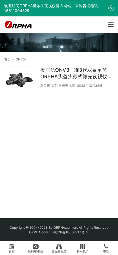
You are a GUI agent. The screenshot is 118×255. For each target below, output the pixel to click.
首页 (7, 59)
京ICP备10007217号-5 (71, 232)
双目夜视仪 (48, 85)
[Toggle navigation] (111, 25)
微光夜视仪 (66, 85)
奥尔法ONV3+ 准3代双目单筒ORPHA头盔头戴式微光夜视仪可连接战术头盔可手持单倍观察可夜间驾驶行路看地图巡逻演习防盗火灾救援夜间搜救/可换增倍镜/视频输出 (76, 73)
